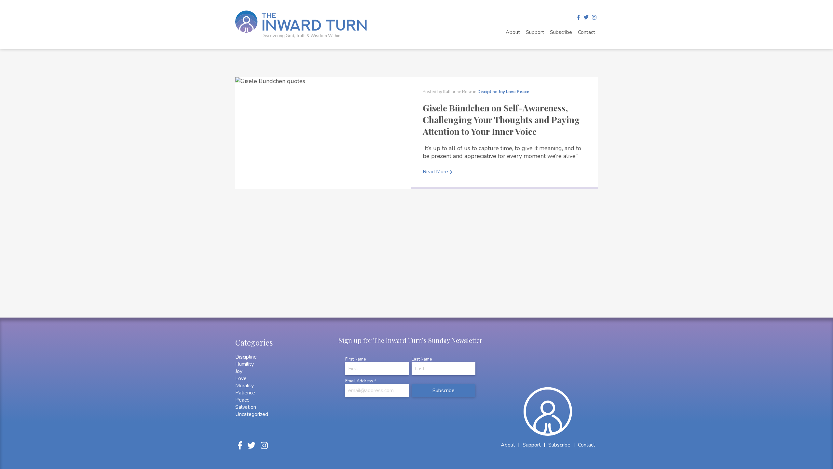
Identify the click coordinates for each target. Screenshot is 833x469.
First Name (355, 359)
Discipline (487, 92)
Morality (244, 385)
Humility (244, 364)
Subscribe (561, 32)
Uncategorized (251, 414)
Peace (523, 92)
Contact (586, 32)
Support (535, 32)
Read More (435, 171)
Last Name (422, 359)
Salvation (245, 407)
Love (511, 92)
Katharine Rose (458, 92)
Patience (245, 392)
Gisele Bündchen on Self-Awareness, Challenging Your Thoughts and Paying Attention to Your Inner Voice (501, 119)
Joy (501, 92)
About (513, 32)
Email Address (360, 381)
